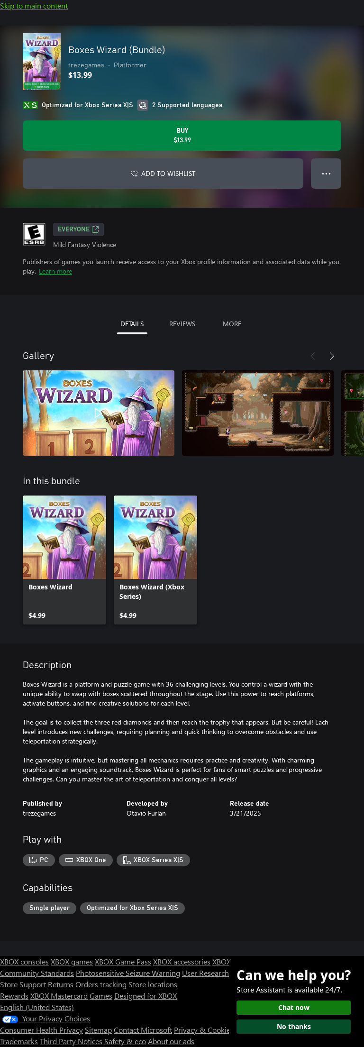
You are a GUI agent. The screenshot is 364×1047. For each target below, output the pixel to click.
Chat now (293, 1007)
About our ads (171, 1041)
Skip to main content (34, 5)
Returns (60, 984)
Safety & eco (125, 1041)
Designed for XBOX (145, 996)
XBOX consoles (24, 961)
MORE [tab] (232, 323)
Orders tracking (101, 984)
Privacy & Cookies (204, 1030)
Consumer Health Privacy (41, 1030)
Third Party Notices (71, 1041)
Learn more (55, 271)
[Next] (331, 356)
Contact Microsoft (143, 1030)
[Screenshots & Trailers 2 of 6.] (258, 413)
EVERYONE (74, 229)
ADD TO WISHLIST (168, 173)
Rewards (14, 996)
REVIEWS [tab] (182, 323)
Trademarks (19, 1041)
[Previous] (312, 356)
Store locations (152, 984)
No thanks (294, 1026)
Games (101, 996)
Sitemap (98, 1030)
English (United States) (37, 1007)
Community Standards (37, 973)
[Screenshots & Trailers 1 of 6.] (98, 413)
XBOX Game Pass (123, 961)
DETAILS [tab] (132, 323)
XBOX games (72, 961)
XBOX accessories (181, 961)
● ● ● (326, 173)
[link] (64, 560)
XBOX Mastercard (59, 996)
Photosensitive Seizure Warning (128, 973)
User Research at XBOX (220, 973)
